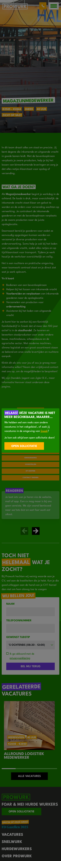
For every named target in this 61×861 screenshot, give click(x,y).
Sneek (44, 431)
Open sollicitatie (24, 446)
